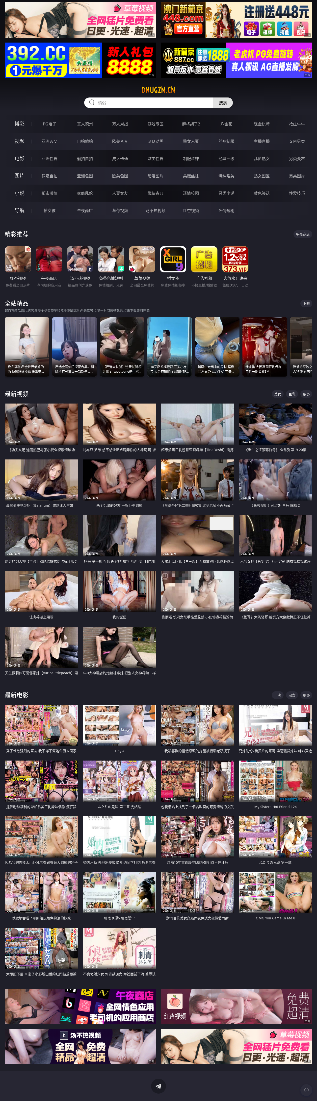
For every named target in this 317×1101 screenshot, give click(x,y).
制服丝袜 (191, 158)
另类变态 (297, 158)
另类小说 (226, 193)
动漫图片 (155, 176)
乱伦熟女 (262, 158)
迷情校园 (191, 193)
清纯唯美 (226, 176)
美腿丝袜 (191, 176)
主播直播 (262, 141)
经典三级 (226, 158)
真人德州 (85, 124)
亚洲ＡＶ (49, 141)
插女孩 (49, 210)
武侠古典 (155, 193)
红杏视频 (191, 210)
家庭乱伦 (85, 193)
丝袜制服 (226, 141)
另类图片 (297, 176)
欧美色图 (120, 176)
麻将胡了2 (191, 124)
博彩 (20, 123)
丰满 (277, 695)
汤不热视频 (155, 210)
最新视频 (16, 394)
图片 (20, 175)
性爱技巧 (297, 193)
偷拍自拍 (85, 158)
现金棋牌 (262, 124)
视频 (20, 141)
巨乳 (292, 394)
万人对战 (120, 124)
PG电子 (49, 124)
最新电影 (16, 695)
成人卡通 (120, 158)
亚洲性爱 (49, 158)
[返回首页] (306, 1090)
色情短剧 (226, 210)
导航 (20, 210)
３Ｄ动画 (155, 141)
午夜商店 (85, 210)
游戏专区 (155, 124)
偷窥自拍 (49, 176)
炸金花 (226, 124)
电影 (20, 158)
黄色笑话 (262, 193)
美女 (277, 394)
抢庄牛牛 (297, 124)
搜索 (223, 102)
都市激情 (49, 193)
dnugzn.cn (158, 90)
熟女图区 (262, 176)
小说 (20, 193)
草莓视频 (120, 210)
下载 (306, 303)
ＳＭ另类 (297, 141)
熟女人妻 (191, 141)
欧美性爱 (155, 158)
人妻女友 (120, 193)
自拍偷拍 (85, 141)
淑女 (292, 695)
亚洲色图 (85, 176)
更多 (306, 394)
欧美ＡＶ (120, 141)
